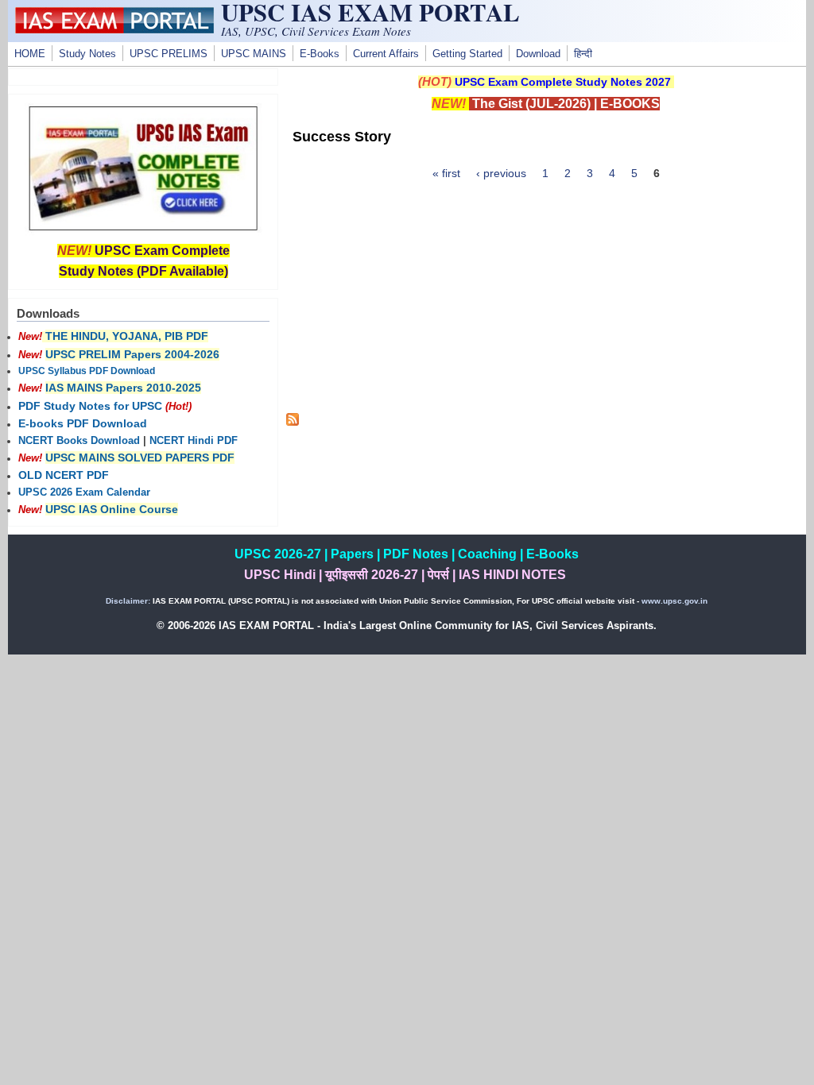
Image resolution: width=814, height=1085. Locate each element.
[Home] (114, 29)
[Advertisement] (546, 302)
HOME (29, 54)
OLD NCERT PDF (63, 475)
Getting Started (467, 54)
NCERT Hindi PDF (193, 440)
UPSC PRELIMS (168, 54)
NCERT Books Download (79, 440)
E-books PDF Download (82, 423)
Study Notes (87, 54)
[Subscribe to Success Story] (292, 421)
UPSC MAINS (253, 54)
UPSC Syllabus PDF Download (86, 370)
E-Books (319, 54)
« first (446, 173)
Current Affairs (386, 54)
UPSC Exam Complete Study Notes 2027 (563, 81)
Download (538, 54)
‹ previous (501, 173)
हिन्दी (583, 54)
